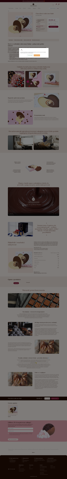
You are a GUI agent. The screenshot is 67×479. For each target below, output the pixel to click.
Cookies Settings (30, 55)
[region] (34, 53)
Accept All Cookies (36, 55)
